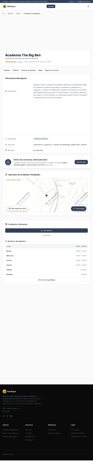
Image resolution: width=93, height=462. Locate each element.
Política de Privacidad (78, 436)
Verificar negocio (54, 433)
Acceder (51, 6)
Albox (18, 13)
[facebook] (7, 416)
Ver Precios (81, 162)
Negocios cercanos (52, 70)
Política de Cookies (78, 433)
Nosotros (28, 430)
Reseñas (7, 70)
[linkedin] (11, 416)
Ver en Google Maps (47, 280)
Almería (10, 13)
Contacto (28, 433)
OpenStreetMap (11, 180)
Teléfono (15, 70)
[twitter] (4, 416)
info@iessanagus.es (84, 1)
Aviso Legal (75, 430)
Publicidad (52, 430)
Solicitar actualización (10, 430)
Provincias (29, 440)
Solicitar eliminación (10, 436)
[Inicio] (3, 13)
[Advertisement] (47, 32)
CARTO (19, 180)
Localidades (29, 436)
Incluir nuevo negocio (10, 433)
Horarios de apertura (28, 70)
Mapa (40, 70)
